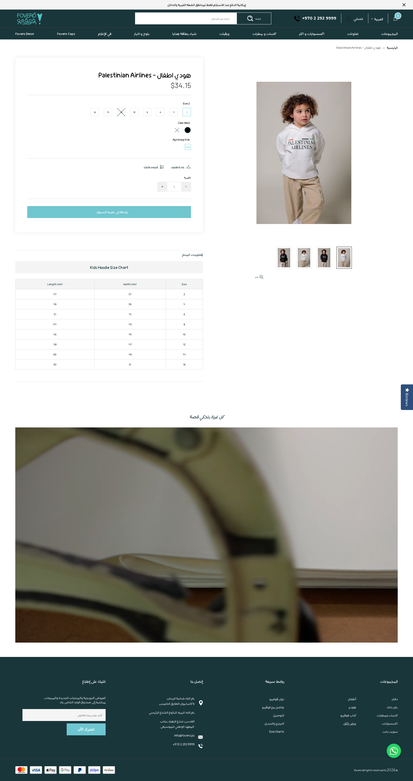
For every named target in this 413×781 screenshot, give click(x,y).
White (177, 130)
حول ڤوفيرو (276, 699)
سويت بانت (390, 731)
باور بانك (392, 707)
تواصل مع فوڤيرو (273, 707)
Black (187, 130)
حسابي (358, 18)
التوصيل (278, 715)
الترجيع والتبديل (274, 723)
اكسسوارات (390, 723)
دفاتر (395, 699)
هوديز (352, 707)
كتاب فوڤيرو (348, 715)
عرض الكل (349, 723)
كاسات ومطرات (387, 715)
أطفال (352, 699)
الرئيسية (392, 47)
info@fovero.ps (184, 735)
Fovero (40, 18)
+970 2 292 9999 (184, 744)
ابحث (258, 18)
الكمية (187, 177)
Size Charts (276, 731)
